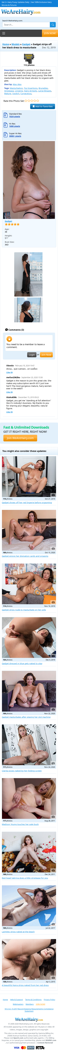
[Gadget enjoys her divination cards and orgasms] (29, 530)
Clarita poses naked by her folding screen (22, 770)
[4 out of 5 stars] (34, 100)
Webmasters (18, 1004)
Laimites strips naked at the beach (18, 931)
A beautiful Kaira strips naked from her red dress (25, 985)
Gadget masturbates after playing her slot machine (26, 717)
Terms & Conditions (33, 999)
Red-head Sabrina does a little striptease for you (25, 878)
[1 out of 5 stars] (25, 100)
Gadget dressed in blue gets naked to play (22, 663)
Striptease (9, 90)
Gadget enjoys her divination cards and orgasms (25, 556)
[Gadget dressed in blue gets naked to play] (29, 637)
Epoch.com (18, 1038)
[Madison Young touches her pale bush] (29, 798)
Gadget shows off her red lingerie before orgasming (27, 502)
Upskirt (15, 93)
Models (16, 44)
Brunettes (43, 88)
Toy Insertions (30, 88)
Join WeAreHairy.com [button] (20, 438)
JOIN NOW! (50, 33)
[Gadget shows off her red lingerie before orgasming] (29, 476)
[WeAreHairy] (29, 1019)
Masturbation (16, 88)
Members (30, 1004)
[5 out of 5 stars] (37, 100)
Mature (7, 93)
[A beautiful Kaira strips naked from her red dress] (29, 959)
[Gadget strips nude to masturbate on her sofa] (29, 583)
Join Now (46, 354)
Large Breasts (44, 90)
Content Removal (45, 1043)
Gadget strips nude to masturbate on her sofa (24, 609)
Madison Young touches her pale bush (20, 824)
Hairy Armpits (30, 90)
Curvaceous (26, 93)
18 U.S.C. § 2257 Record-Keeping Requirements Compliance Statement (29, 1010)
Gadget (26, 44)
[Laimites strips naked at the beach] (29, 905)
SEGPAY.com (50, 1040)
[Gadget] (29, 180)
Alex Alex (17, 84)
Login (32, 354)
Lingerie (19, 90)
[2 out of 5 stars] (28, 100)
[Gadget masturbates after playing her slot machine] (29, 691)
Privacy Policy (49, 999)
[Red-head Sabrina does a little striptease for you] (29, 852)
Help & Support (16, 999)
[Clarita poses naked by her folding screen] (29, 744)
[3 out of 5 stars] (31, 100)
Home (5, 44)
